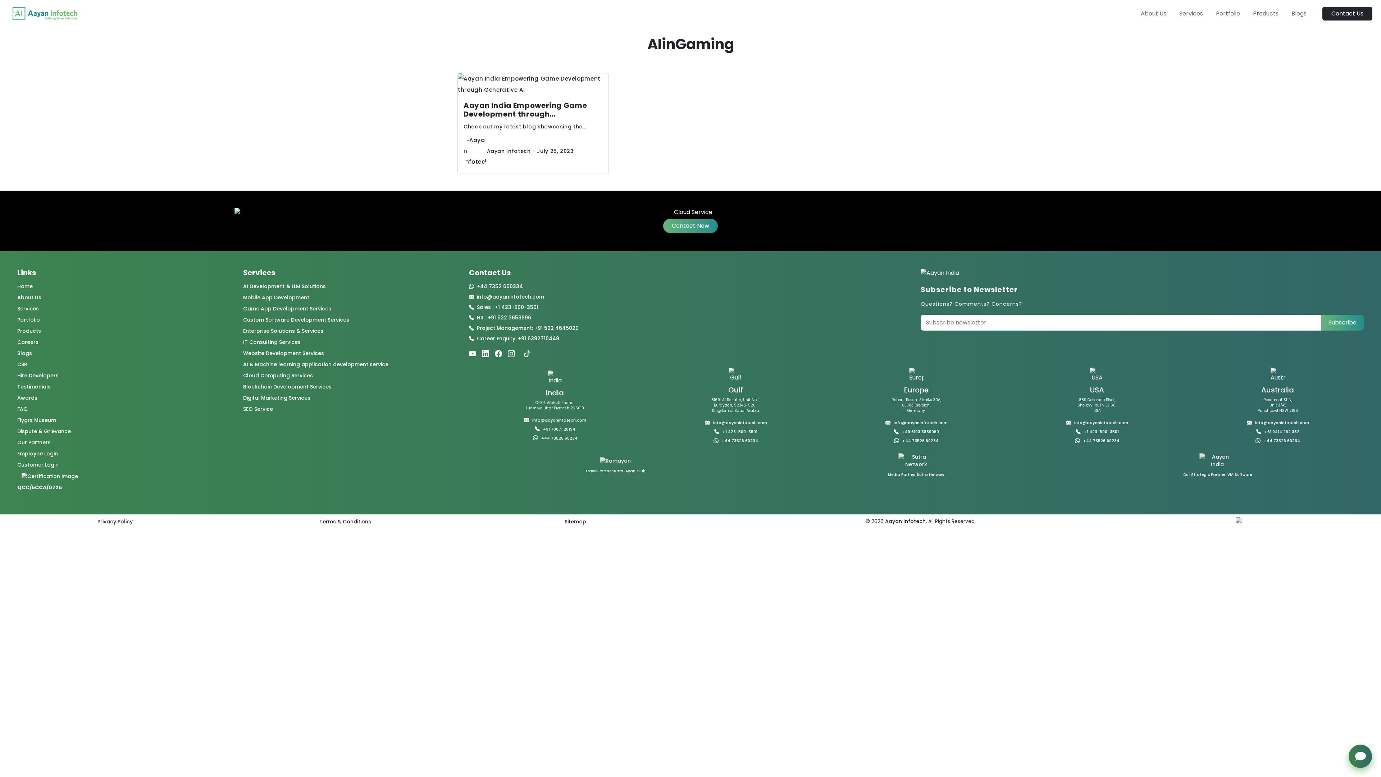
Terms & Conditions (345, 521)
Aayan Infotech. (905, 521)
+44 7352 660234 (500, 286)
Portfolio (1228, 13)
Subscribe (1342, 322)
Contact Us (1347, 13)
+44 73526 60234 (559, 438)
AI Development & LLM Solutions (284, 286)
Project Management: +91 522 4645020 (528, 328)
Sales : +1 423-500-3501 (507, 307)
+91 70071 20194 (559, 429)
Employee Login (37, 453)
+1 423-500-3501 (740, 432)
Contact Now (690, 226)
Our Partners (34, 442)
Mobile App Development (276, 297)
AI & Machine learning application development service (315, 364)
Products (1266, 13)
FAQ (22, 409)
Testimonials (34, 386)
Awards (27, 397)
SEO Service (258, 409)
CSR (22, 364)
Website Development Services (283, 353)
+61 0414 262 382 (1281, 432)
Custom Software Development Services (296, 319)
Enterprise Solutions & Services (283, 331)
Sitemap (575, 521)
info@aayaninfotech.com (510, 296)
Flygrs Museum (36, 420)
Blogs (1299, 13)
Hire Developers (38, 375)
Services (1191, 13)
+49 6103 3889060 (920, 432)
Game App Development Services (287, 308)
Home (25, 286)
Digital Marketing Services (276, 397)
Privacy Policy (115, 521)
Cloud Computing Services (278, 375)
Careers (27, 342)
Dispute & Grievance (44, 431)
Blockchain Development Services (287, 386)
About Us (1153, 13)
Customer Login (38, 464)
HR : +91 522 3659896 (504, 317)
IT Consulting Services (272, 342)
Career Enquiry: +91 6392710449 (518, 338)
